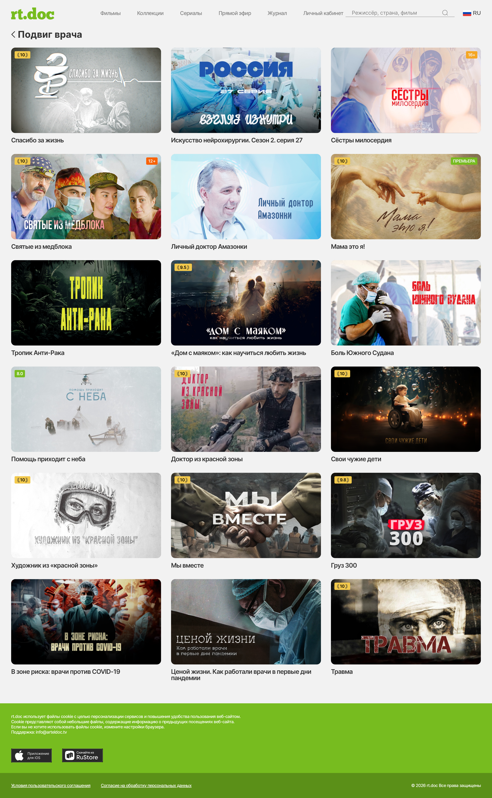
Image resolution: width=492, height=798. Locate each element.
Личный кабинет (323, 13)
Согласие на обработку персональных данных (146, 785)
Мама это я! (348, 246)
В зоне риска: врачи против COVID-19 (65, 671)
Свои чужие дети (356, 459)
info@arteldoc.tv (51, 732)
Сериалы (191, 13)
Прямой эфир (235, 13)
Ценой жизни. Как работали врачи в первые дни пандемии (241, 675)
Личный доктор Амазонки (209, 246)
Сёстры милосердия (361, 140)
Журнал (277, 13)
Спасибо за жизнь (37, 140)
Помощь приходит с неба (48, 459)
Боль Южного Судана (362, 353)
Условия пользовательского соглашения (50, 785)
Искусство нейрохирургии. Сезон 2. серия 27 (237, 140)
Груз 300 (344, 565)
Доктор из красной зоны (207, 459)
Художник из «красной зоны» (54, 565)
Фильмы (110, 13)
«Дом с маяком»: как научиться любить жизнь (238, 353)
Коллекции (150, 13)
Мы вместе (187, 565)
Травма (342, 671)
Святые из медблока (41, 246)
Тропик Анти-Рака (37, 353)
